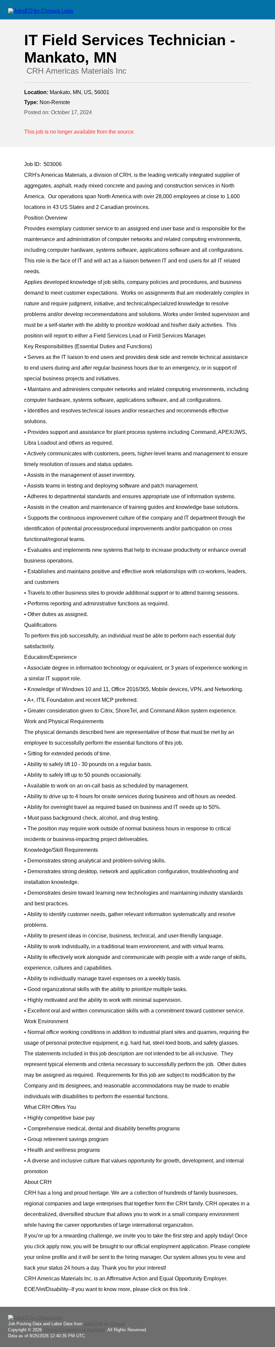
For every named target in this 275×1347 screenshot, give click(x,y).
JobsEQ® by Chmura (104, 1323)
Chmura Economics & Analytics (74, 1329)
